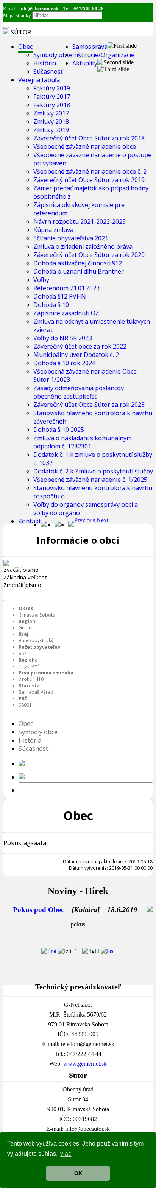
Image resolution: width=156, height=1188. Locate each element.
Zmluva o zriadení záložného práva (83, 246)
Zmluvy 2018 (51, 121)
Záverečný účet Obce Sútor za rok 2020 (89, 255)
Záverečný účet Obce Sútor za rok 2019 (89, 180)
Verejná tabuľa (39, 80)
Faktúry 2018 (51, 105)
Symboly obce (52, 55)
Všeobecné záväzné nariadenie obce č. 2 (90, 171)
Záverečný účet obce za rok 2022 (79, 346)
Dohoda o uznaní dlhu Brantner (78, 271)
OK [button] (78, 1173)
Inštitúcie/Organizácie (103, 55)
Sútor (21, 32)
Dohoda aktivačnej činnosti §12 (77, 263)
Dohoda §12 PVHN (59, 296)
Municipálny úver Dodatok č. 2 (76, 354)
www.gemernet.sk (85, 1063)
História (44, 63)
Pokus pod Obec (38, 910)
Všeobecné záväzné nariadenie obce (84, 146)
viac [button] (65, 1154)
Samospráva (90, 46)
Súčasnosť (48, 71)
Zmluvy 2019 (51, 130)
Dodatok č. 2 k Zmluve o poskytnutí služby (93, 471)
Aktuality (84, 63)
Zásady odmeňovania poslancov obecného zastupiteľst (78, 392)
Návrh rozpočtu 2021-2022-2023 (79, 221)
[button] (85, 520)
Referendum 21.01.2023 (66, 288)
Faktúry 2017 (51, 96)
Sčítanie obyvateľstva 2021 (70, 238)
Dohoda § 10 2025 (58, 429)
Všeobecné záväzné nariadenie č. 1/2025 (90, 479)
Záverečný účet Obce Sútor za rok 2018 (89, 138)
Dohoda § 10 (51, 305)
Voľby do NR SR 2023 (62, 338)
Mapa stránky (17, 15)
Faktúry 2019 (51, 88)
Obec (25, 46)
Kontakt (29, 521)
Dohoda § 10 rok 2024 (64, 363)
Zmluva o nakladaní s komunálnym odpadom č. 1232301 (82, 442)
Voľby (41, 280)
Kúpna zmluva (53, 230)
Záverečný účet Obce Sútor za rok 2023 (89, 404)
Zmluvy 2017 (51, 113)
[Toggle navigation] (6, 27)
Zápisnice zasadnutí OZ (66, 313)
